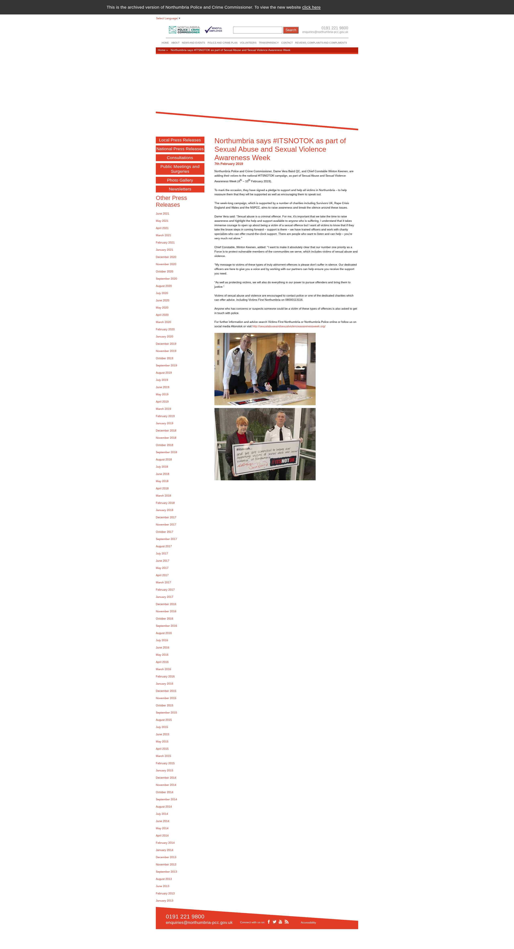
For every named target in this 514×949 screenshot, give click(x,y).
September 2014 (166, 799)
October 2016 (164, 618)
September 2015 (166, 712)
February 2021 (165, 242)
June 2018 (162, 474)
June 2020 (162, 300)
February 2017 (165, 589)
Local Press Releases (180, 140)
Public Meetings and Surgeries (180, 169)
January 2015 (164, 770)
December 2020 (166, 257)
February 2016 (165, 676)
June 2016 (162, 647)
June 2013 (162, 886)
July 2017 (162, 553)
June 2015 (162, 734)
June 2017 (162, 560)
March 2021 (163, 235)
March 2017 (163, 582)
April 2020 (162, 314)
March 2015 (163, 756)
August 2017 (164, 546)
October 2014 (164, 792)
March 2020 (163, 322)
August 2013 (164, 878)
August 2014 (164, 806)
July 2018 (162, 466)
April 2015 (162, 748)
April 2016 (162, 662)
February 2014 (165, 842)
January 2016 (164, 683)
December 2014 (166, 777)
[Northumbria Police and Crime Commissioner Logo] (195, 29)
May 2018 (162, 481)
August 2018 (164, 459)
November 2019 (166, 351)
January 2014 (164, 850)
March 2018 (163, 495)
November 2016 (166, 611)
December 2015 (166, 690)
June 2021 (162, 213)
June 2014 (162, 821)
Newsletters (180, 189)
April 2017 (162, 575)
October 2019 (164, 358)
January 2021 (164, 249)
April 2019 (162, 401)
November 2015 (166, 698)
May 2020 (162, 307)
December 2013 (166, 857)
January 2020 (164, 336)
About (175, 42)
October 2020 (164, 271)
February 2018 (165, 502)
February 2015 (165, 763)
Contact (287, 42)
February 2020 (165, 329)
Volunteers (248, 42)
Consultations (180, 157)
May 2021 (162, 220)
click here (311, 7)
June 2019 (162, 387)
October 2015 (164, 705)
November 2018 (166, 437)
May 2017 (162, 568)
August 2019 (164, 372)
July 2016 (162, 640)
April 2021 (162, 228)
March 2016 (163, 669)
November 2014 (166, 784)
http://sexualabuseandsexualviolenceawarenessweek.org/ (288, 326)
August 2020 (164, 285)
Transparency (269, 42)
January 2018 (164, 510)
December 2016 (166, 604)
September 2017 (166, 539)
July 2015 (162, 727)
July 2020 (162, 293)
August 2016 (164, 633)
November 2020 (166, 264)
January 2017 (164, 596)
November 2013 (166, 864)
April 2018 (162, 488)
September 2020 (166, 278)
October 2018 (164, 445)
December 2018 (166, 430)
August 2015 (164, 719)
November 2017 (166, 524)
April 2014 (162, 835)
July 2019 (162, 379)
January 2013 (164, 900)
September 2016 (166, 625)
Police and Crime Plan (223, 42)
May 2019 (162, 394)
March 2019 (163, 408)
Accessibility (308, 922)
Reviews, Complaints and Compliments (321, 42)
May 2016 (162, 654)
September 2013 (166, 871)
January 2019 (164, 423)
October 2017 (164, 531)
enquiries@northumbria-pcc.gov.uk (325, 32)
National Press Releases (180, 148)
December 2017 (166, 517)
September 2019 (166, 365)
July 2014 (162, 813)
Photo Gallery (180, 180)
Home (165, 42)
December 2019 (166, 343)
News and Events (193, 42)
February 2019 (165, 416)
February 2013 (165, 893)
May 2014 (162, 828)
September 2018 (166, 452)
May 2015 (162, 741)
